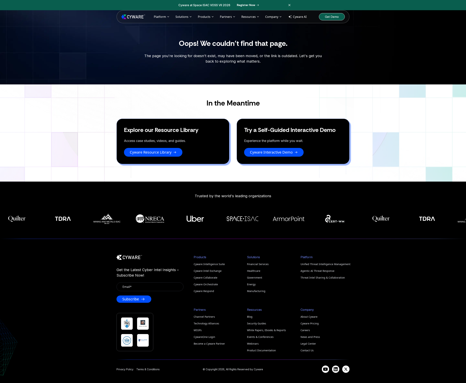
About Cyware (309, 316)
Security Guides (256, 323)
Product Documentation (261, 350)
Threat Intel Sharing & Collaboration (323, 277)
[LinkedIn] (335, 369)
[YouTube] (325, 369)
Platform (160, 17)
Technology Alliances (206, 323)
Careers (305, 330)
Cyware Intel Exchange (208, 271)
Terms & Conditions (148, 369)
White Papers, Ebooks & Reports (266, 330)
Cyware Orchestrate (206, 284)
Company (271, 17)
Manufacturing (256, 291)
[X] (346, 369)
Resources (248, 17)
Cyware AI (300, 17)
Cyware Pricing (310, 323)
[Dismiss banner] (289, 5)
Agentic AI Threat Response (317, 271)
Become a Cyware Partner (209, 343)
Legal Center (308, 343)
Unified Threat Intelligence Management (325, 264)
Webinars (253, 343)
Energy (251, 284)
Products (204, 17)
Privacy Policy (124, 369)
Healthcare (253, 271)
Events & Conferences (260, 337)
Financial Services (258, 264)
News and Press (310, 337)
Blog (249, 316)
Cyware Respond (204, 291)
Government (254, 277)
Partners (226, 17)
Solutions (181, 17)
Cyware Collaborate (205, 277)
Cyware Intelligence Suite (209, 264)
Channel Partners (204, 316)
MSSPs (198, 330)
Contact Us (307, 350)
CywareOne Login (204, 337)
